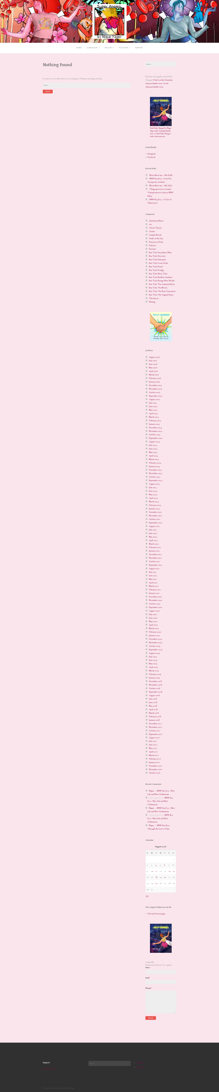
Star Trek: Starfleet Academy (160, 277)
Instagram (151, 154)
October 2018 (154, 688)
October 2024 (154, 434)
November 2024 (155, 431)
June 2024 (153, 448)
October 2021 (154, 561)
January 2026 (154, 382)
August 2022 (154, 526)
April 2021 (153, 582)
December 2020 (155, 596)
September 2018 (155, 692)
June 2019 (153, 660)
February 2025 (155, 420)
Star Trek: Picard (156, 266)
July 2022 (153, 530)
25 (156, 883)
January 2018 (154, 720)
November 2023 (155, 473)
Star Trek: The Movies (158, 288)
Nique (151, 791)
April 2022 (153, 540)
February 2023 (155, 505)
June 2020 (153, 618)
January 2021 (154, 593)
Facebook (151, 157)
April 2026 (153, 371)
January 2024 (154, 466)
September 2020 (155, 607)
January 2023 (154, 508)
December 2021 (155, 554)
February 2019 (155, 674)
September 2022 (155, 522)
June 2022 (153, 533)
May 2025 (153, 410)
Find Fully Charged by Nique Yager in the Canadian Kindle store (160, 131)
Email (147, 978)
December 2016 (155, 766)
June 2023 (153, 491)
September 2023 (155, 480)
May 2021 (153, 579)
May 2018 (153, 706)
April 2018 (153, 709)
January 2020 (154, 635)
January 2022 (154, 551)
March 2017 (154, 755)
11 (156, 871)
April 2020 (153, 625)
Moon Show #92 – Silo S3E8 (160, 175)
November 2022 (155, 515)
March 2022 (154, 544)
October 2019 (154, 646)
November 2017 (155, 727)
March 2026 (154, 375)
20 (165, 877)
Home (78, 48)
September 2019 (155, 649)
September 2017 (155, 734)
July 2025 (153, 403)
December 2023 (155, 470)
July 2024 (153, 445)
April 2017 (153, 752)
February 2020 (155, 632)
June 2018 (153, 702)
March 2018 (154, 713)
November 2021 (155, 558)
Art (150, 224)
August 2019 (154, 653)
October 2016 (154, 773)
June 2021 (153, 575)
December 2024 (155, 427)
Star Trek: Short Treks (158, 273)
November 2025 (155, 389)
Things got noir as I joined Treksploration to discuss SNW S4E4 (160, 192)
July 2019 (153, 656)
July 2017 (153, 741)
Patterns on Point (156, 242)
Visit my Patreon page (156, 913)
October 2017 (154, 730)
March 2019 (154, 670)
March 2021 (154, 586)
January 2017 (154, 762)
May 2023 (153, 494)
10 (152, 871)
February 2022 (155, 547)
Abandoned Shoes (156, 221)
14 (169, 871)
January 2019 (154, 678)
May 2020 (153, 621)
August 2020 (154, 611)
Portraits (152, 249)
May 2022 (153, 537)
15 (174, 871)
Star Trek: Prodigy (156, 270)
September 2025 (155, 396)
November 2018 (155, 685)
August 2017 (154, 737)
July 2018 (153, 699)
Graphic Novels (155, 235)
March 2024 (154, 459)
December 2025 (155, 385)
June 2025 (153, 406)
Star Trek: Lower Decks (158, 263)
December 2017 (155, 723)
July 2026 (153, 360)
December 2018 (155, 681)
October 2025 (154, 392)
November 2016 (155, 769)
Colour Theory (155, 228)
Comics (152, 231)
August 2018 (154, 695)
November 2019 (155, 642)
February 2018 (155, 716)
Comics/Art (92, 48)
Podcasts (123, 48)
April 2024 (153, 456)
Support (139, 48)
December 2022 (155, 512)
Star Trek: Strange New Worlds (162, 280)
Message (148, 988)
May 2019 (153, 663)
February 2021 (155, 589)
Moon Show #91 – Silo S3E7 (160, 185)
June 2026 (153, 364)
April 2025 (153, 413)
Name (147, 968)
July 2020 (153, 614)
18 (156, 877)
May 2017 (153, 748)
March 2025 (154, 417)
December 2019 (155, 639)
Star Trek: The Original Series (161, 295)
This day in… (154, 298)
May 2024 (153, 452)
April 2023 (153, 498)
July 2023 (153, 487)
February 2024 (155, 463)
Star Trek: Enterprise (157, 259)
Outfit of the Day (156, 238)
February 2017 (155, 759)
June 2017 (153, 744)
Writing (152, 302)
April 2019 (153, 667)
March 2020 (154, 628)
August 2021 (154, 568)
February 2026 (155, 378)
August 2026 (154, 357)
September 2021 (155, 565)
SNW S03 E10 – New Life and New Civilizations (160, 801)
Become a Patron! (49, 1069)
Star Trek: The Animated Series (162, 284)
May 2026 (153, 367)
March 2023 (154, 501)
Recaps (108, 48)
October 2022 (154, 519)
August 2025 (154, 399)
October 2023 (154, 477)
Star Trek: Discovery (157, 256)
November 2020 (155, 600)
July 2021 (153, 572)
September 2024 (155, 438)
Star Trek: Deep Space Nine (160, 252)
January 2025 (154, 424)
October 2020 (154, 604)
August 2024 (154, 441)
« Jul (146, 896)
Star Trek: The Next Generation (162, 291)
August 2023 (154, 484)
